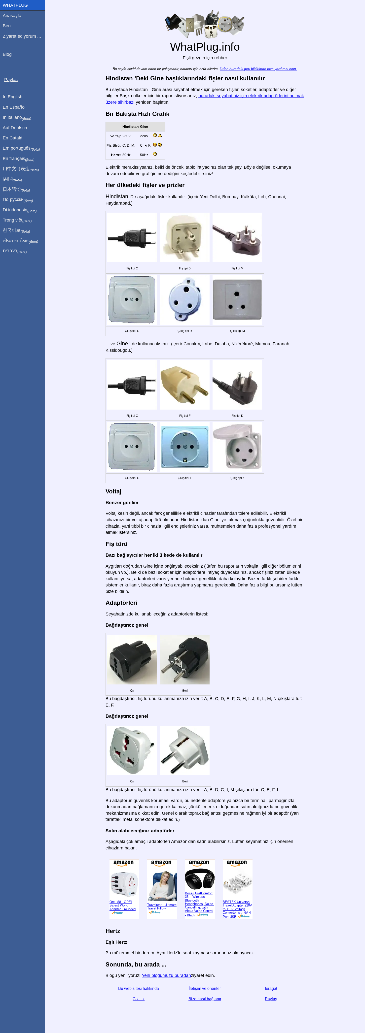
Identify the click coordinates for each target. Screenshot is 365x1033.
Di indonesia (20, 210)
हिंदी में (12, 179)
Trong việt (17, 220)
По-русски (18, 199)
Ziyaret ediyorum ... (22, 36)
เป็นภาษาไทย (20, 241)
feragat (271, 988)
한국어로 (16, 230)
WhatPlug (15, 5)
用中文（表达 (21, 169)
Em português (21, 148)
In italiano (17, 117)
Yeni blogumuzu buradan (166, 975)
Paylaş (271, 999)
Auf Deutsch (15, 127)
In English (12, 96)
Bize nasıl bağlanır (204, 999)
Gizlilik (139, 999)
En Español (14, 107)
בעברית (15, 251)
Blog (7, 54)
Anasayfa (12, 15)
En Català (12, 137)
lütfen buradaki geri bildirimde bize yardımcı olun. (258, 69)
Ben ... (9, 25)
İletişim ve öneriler (205, 988)
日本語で (16, 189)
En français (19, 158)
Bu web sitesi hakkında (138, 988)
